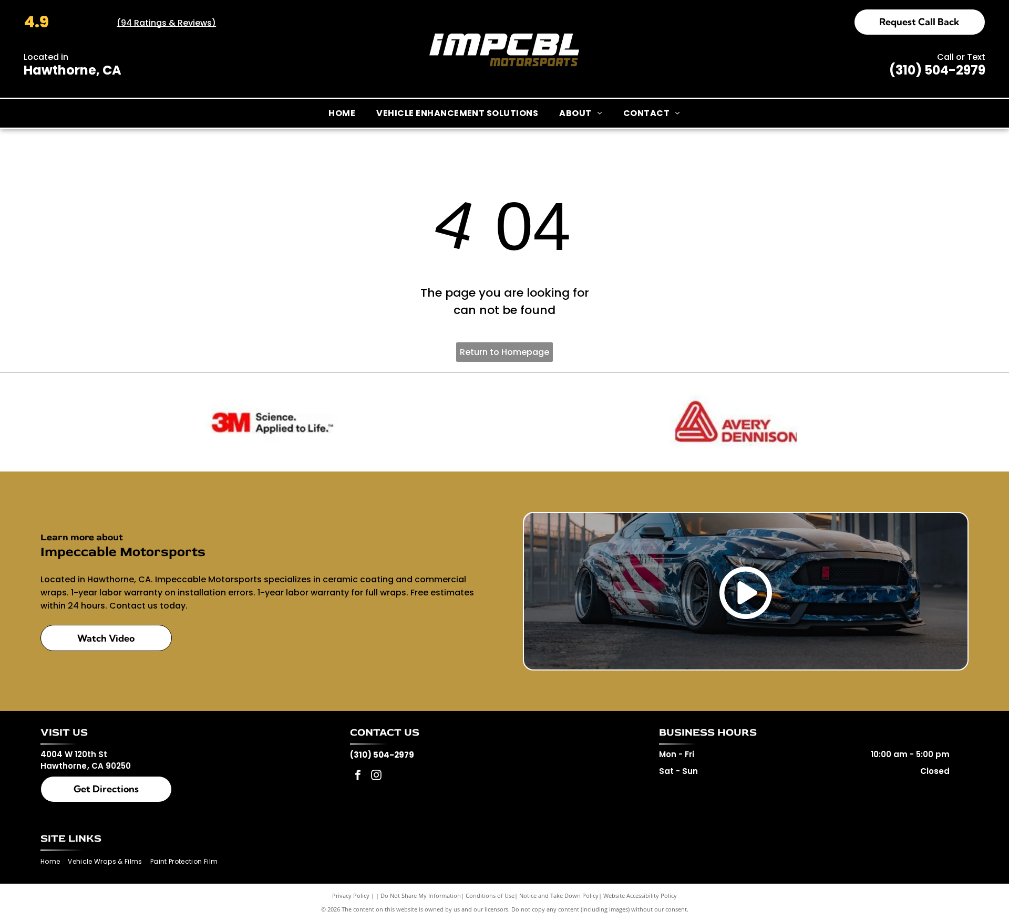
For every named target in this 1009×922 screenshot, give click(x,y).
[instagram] (376, 776)
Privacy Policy (350, 895)
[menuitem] (342, 113)
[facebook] (358, 776)
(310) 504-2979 (937, 70)
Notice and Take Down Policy (559, 895)
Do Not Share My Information (420, 895)
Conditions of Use (490, 895)
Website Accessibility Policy (640, 895)
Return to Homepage (504, 352)
